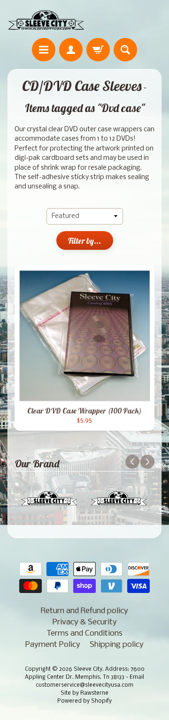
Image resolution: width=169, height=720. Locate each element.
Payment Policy (52, 644)
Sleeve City (88, 669)
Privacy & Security (85, 622)
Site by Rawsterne (84, 693)
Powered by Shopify (84, 701)
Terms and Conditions (84, 633)
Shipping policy (117, 644)
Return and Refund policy (84, 611)
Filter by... (84, 241)
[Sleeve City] (46, 20)
